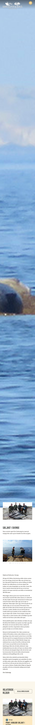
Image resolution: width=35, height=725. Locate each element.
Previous (6, 551)
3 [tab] (14, 563)
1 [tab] (10, 563)
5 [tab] (17, 563)
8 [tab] (23, 563)
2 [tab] (12, 563)
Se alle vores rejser (23, 691)
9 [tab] (25, 563)
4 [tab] (16, 563)
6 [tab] (19, 563)
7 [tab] (21, 563)
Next (29, 551)
